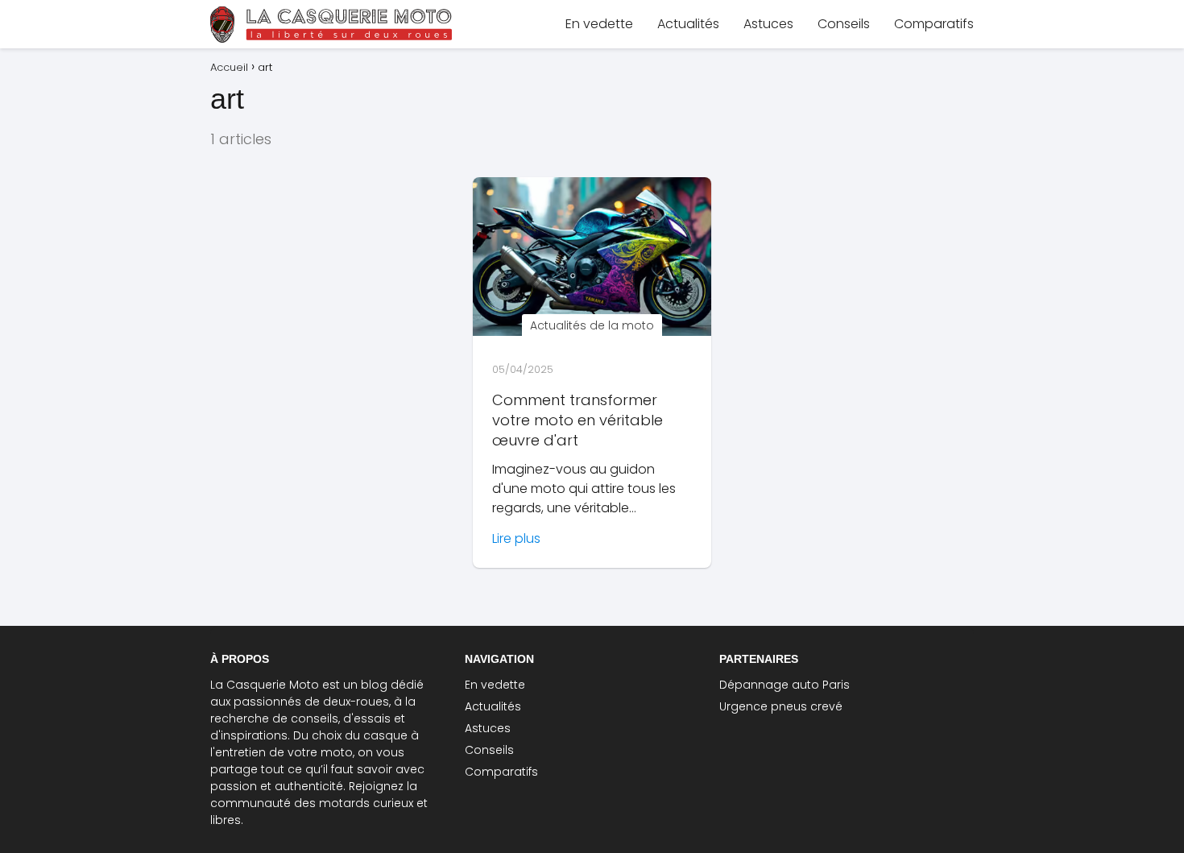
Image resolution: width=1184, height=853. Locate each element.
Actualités (688, 23)
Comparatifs (934, 23)
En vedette (599, 23)
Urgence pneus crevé (780, 706)
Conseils (844, 23)
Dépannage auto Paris (784, 685)
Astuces (768, 23)
